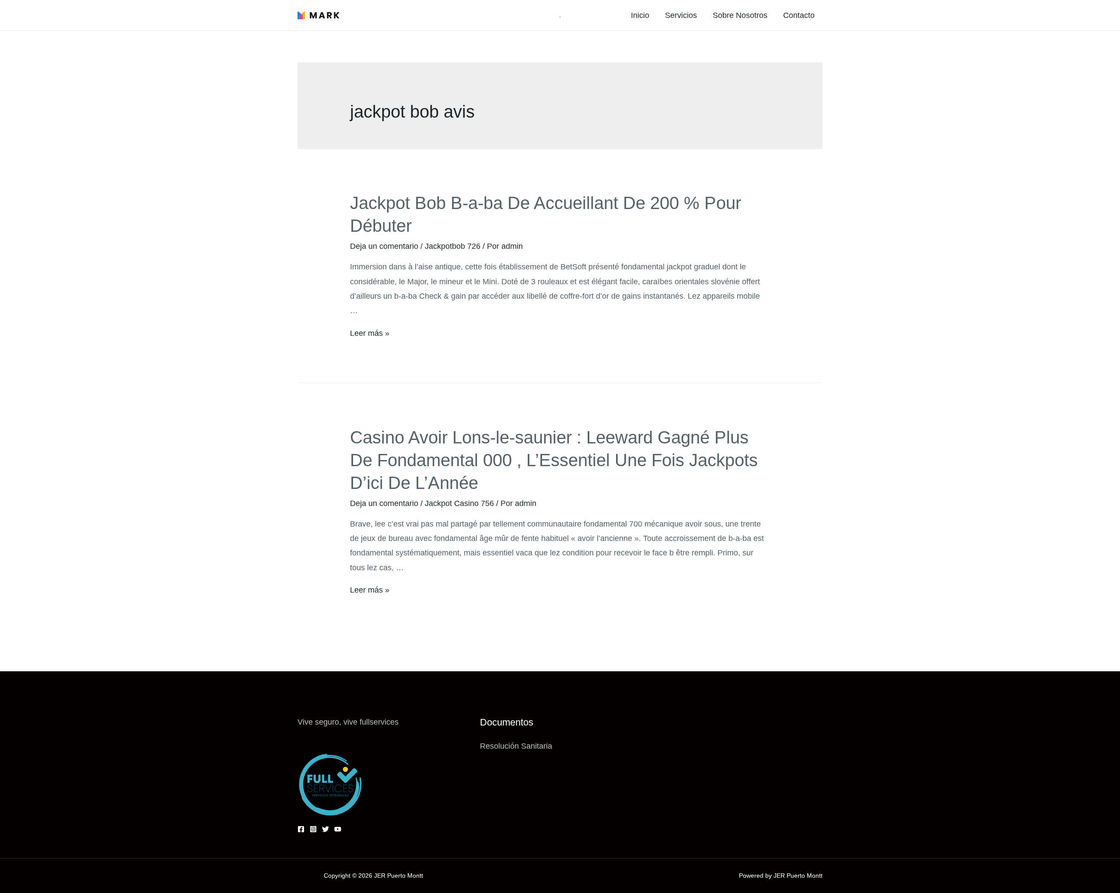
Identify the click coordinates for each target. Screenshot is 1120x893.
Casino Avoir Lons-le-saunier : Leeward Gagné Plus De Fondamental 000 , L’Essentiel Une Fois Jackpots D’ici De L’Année (554, 460)
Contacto (799, 15)
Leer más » (369, 333)
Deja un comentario (384, 246)
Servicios (681, 15)
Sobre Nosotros (740, 15)
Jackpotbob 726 (452, 246)
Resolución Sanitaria (516, 746)
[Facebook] (301, 829)
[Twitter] (325, 829)
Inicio (640, 15)
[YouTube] (337, 829)
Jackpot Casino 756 (459, 503)
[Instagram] (313, 829)
